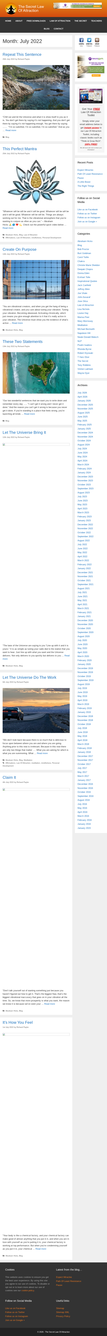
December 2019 (85, 668)
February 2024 (85, 468)
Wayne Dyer (84, 373)
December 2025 (85, 405)
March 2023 (83, 512)
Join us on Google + (87, 221)
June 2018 (83, 732)
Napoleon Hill (84, 333)
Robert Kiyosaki (85, 353)
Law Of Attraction (23, 238)
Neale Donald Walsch (88, 337)
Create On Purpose (20, 249)
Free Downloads (36, 21)
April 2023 (82, 508)
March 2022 (83, 560)
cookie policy (27, 1290)
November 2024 (85, 436)
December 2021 (85, 572)
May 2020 (82, 648)
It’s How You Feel (18, 1022)
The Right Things (86, 186)
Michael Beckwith (86, 329)
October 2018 (84, 724)
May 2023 (82, 504)
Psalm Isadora (85, 345)
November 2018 (85, 720)
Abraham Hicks (11, 235)
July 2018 (82, 728)
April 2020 (82, 652)
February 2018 (85, 748)
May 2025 (82, 420)
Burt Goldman (84, 253)
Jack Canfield (84, 285)
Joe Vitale (82, 293)
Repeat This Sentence (22, 54)
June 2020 (83, 644)
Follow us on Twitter (87, 213)
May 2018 (82, 736)
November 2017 (85, 760)
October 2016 (84, 792)
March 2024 (83, 464)
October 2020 (84, 628)
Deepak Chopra (85, 269)
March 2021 (83, 608)
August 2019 (84, 684)
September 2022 (85, 536)
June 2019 (83, 692)
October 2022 (84, 532)
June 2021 (83, 596)
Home (8, 21)
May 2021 (82, 600)
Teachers (96, 21)
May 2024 (82, 456)
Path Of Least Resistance (90, 174)
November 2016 (85, 788)
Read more (10, 130)
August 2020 (84, 636)
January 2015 (84, 828)
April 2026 (82, 397)
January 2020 (84, 664)
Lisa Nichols (84, 309)
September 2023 (85, 488)
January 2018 (84, 752)
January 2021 (84, 616)
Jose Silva (83, 301)
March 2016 (83, 816)
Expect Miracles (85, 170)
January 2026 (84, 400)
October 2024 (84, 440)
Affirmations (10, 238)
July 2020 (82, 640)
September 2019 (85, 680)
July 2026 (82, 392)
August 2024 (84, 444)
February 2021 (85, 612)
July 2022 (82, 544)
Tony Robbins (84, 365)
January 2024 (84, 472)
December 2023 (85, 476)
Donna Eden (83, 273)
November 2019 (85, 672)
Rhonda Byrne (84, 349)
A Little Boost (84, 182)
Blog (47, 29)
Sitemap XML (62, 1312)
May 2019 (82, 696)
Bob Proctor (83, 249)
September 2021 (85, 584)
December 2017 (85, 756)
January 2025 (84, 428)
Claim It (9, 777)
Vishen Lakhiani (85, 369)
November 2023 (85, 480)
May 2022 (82, 552)
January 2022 (84, 568)
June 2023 (83, 500)
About (18, 21)
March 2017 (83, 776)
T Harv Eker (83, 357)
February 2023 (85, 516)
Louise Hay (83, 313)
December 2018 (85, 716)
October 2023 (84, 484)
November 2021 (85, 576)
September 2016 (85, 796)
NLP (80, 341)
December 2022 (85, 524)
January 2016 (84, 824)
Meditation (28, 760)
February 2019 (85, 708)
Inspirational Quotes (87, 281)
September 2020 (85, 632)
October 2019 (84, 676)
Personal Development (51, 238)
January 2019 (84, 712)
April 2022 (82, 556)
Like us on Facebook (88, 209)
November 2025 (85, 408)
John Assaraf (84, 297)
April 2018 (82, 740)
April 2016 (82, 812)
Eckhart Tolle (84, 277)
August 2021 (84, 588)
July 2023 (82, 496)
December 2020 (85, 620)
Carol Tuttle (83, 257)
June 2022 (83, 548)
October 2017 (84, 764)
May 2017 (82, 772)
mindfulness (36, 238)
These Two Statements (23, 341)
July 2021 (82, 592)
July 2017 (82, 768)
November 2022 (85, 528)
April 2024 (82, 460)
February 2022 (85, 564)
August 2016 (84, 800)
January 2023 (84, 520)
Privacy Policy (63, 1316)
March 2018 (83, 744)
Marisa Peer (83, 317)
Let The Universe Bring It (24, 432)
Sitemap (60, 1308)
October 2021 (84, 580)
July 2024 (82, 448)
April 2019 (82, 700)
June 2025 (83, 416)
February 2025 (85, 424)
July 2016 (82, 804)
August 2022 (84, 540)
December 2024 (85, 432)
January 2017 (84, 780)
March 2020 (83, 656)
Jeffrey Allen (84, 289)
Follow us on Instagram (89, 217)
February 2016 (85, 820)
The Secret (81, 21)
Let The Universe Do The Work (29, 677)
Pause (81, 178)
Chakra (81, 261)
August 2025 (84, 413)
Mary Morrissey (85, 321)
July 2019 (82, 688)
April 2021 (82, 604)
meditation (35, 763)
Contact (58, 29)
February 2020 (85, 660)
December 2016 (85, 784)
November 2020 (85, 624)
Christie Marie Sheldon (89, 265)
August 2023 (84, 492)
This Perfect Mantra (20, 149)
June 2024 (83, 452)
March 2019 (83, 704)
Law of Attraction (60, 21)
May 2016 (82, 808)
